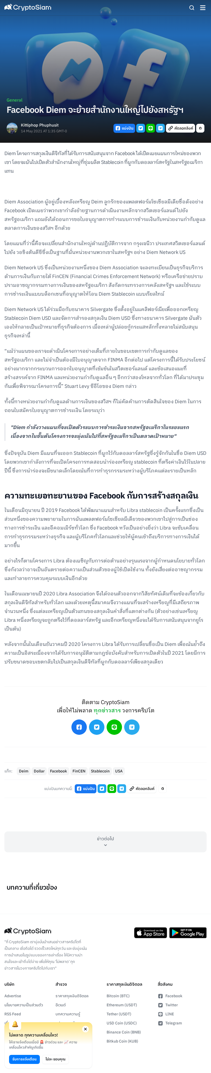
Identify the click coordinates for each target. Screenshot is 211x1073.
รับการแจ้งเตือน (24, 1059)
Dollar (39, 771)
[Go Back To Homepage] (27, 7)
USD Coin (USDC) (122, 1023)
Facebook (58, 771)
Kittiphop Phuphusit (40, 125)
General (15, 100)
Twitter (171, 1005)
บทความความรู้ (67, 1014)
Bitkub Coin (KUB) (122, 1041)
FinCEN (79, 771)
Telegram (173, 1023)
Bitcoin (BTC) (118, 996)
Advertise (12, 996)
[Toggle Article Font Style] (200, 128)
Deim (23, 771)
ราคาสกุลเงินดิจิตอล (71, 996)
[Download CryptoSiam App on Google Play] (188, 932)
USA (119, 771)
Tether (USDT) (119, 1014)
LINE (169, 1014)
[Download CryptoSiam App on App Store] (150, 932)
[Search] (192, 8)
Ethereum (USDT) (122, 1005)
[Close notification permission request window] (85, 1029)
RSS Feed (12, 1014)
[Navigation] (203, 8)
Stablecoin (100, 771)
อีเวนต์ (60, 1005)
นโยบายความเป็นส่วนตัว (23, 1005)
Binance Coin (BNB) (124, 1032)
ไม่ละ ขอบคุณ (55, 1059)
